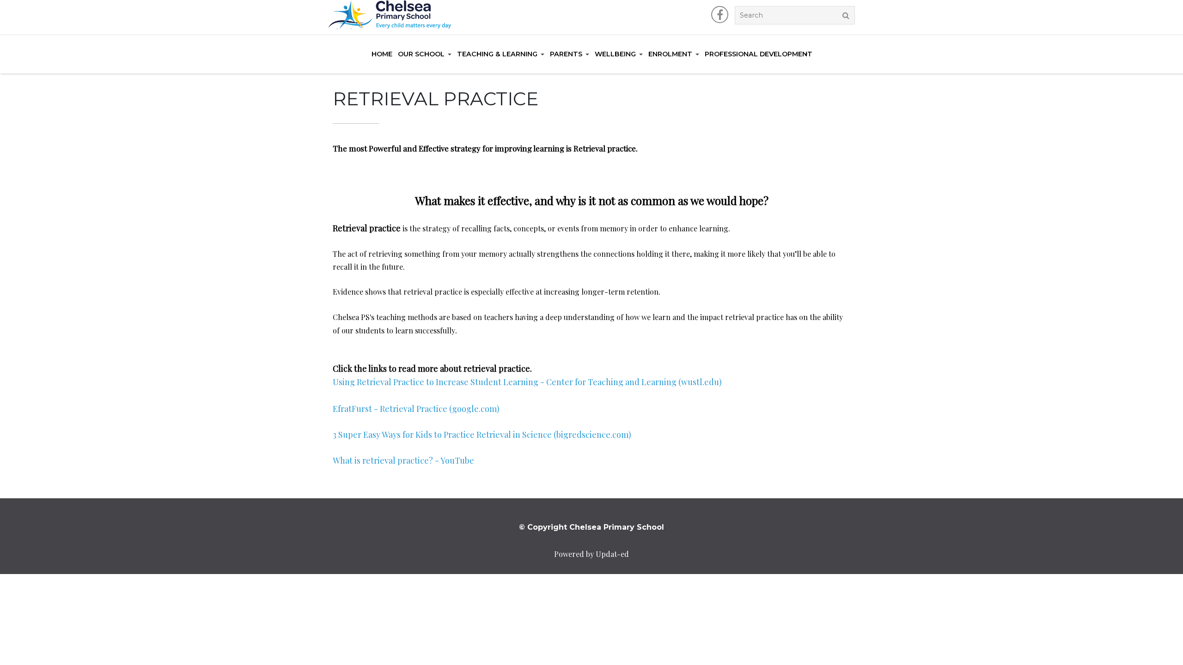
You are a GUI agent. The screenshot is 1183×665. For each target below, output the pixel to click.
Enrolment (670, 54)
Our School (421, 54)
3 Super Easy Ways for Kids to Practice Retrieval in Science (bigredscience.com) (482, 434)
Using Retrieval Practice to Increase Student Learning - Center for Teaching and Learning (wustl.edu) (527, 381)
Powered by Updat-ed (591, 554)
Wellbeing (615, 54)
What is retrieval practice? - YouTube (403, 460)
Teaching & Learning (497, 54)
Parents (566, 54)
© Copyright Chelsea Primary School (591, 527)
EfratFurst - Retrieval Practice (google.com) (416, 408)
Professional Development (758, 54)
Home (382, 54)
